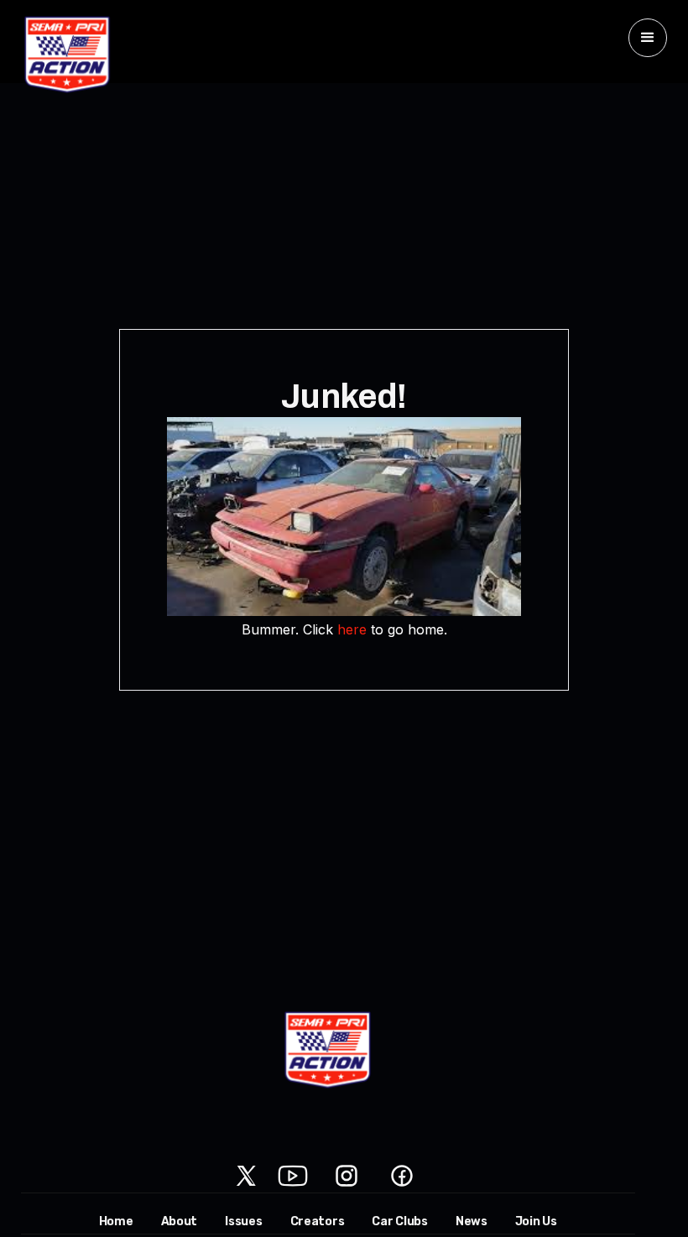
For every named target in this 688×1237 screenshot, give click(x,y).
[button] (647, 37)
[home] (67, 55)
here (352, 629)
